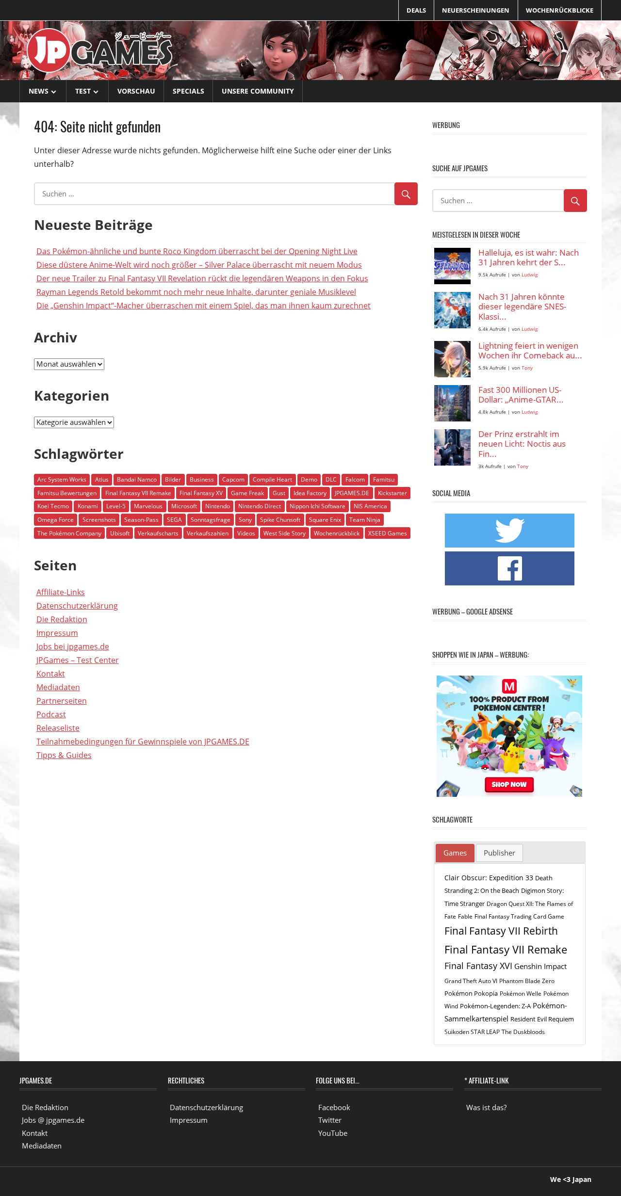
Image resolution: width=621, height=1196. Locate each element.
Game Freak (247, 493)
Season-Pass (141, 520)
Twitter (330, 1120)
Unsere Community (258, 91)
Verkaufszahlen (208, 533)
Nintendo (217, 506)
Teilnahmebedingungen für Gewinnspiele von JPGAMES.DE (142, 741)
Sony (245, 520)
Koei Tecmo (53, 506)
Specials (188, 91)
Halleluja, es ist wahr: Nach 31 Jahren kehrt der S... (528, 258)
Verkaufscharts (158, 533)
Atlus (102, 479)
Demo (309, 479)
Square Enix (325, 520)
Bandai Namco (137, 479)
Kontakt (50, 673)
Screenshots (99, 520)
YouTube (332, 1133)
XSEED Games (387, 533)
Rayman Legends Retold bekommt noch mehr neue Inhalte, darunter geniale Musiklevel (196, 292)
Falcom (355, 479)
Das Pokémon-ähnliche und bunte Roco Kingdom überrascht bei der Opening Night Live (197, 251)
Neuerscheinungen (475, 10)
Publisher (499, 852)
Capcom (233, 479)
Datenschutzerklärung (77, 605)
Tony (527, 368)
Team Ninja (364, 520)
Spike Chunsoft (280, 520)
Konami (88, 506)
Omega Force (55, 520)
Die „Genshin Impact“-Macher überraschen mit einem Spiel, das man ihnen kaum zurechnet (203, 305)
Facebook (334, 1107)
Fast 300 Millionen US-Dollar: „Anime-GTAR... (521, 395)
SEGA (174, 520)
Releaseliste (58, 728)
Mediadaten (58, 687)
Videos (246, 533)
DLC (331, 479)
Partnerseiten (61, 700)
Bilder (173, 479)
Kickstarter (392, 493)
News (39, 91)
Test (83, 91)
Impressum (57, 633)
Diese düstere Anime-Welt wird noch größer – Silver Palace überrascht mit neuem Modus (199, 264)
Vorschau (136, 91)
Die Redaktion (61, 619)
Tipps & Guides (64, 755)
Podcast (51, 714)
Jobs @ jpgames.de (53, 1120)
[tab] (455, 853)
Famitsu (383, 479)
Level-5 (116, 506)
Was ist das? (486, 1107)
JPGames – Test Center (77, 660)
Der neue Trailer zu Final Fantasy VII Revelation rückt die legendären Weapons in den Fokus (202, 278)
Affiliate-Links (60, 592)
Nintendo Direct (259, 506)
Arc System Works (61, 479)
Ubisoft (120, 533)
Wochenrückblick (337, 533)
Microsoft (184, 506)
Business (202, 479)
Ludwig (530, 275)
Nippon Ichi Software (317, 506)
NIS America (370, 506)
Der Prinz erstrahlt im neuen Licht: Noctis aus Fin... (522, 444)
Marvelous (148, 506)
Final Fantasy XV (201, 493)
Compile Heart (272, 479)
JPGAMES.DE (352, 493)
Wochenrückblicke (559, 10)
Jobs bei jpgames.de (72, 646)
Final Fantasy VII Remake (138, 493)
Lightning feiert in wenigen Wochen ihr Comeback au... (530, 351)
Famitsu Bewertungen (67, 493)
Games (455, 852)
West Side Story (284, 533)
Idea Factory (310, 493)
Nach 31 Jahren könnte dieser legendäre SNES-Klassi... (522, 307)
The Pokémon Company (69, 533)
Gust (279, 493)
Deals (416, 10)
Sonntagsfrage (210, 520)
